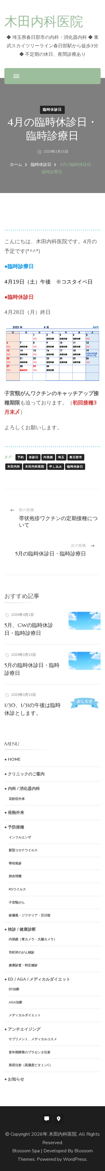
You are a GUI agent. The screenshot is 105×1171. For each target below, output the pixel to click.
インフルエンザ (20, 837)
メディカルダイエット (25, 1015)
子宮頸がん (17, 902)
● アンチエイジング (22, 1029)
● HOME (12, 759)
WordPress (75, 1159)
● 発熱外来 (14, 812)
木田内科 (13, 467)
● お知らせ (14, 1079)
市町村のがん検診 (21, 952)
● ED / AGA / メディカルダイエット (37, 979)
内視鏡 (48, 457)
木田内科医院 (43, 21)
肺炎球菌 (15, 876)
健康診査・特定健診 (23, 965)
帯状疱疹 (15, 863)
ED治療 (14, 989)
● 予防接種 (14, 827)
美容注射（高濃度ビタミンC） (30, 1065)
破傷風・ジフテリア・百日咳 (29, 915)
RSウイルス (17, 889)
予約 (21, 457)
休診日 (33, 457)
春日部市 (75, 457)
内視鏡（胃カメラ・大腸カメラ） (33, 939)
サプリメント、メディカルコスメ (33, 1039)
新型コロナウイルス (23, 850)
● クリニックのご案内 (24, 774)
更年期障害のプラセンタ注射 (29, 1052)
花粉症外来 (17, 799)
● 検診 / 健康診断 (20, 929)
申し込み (55, 467)
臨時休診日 (52, 109)
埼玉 (61, 457)
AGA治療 (15, 1002)
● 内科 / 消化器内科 (22, 788)
